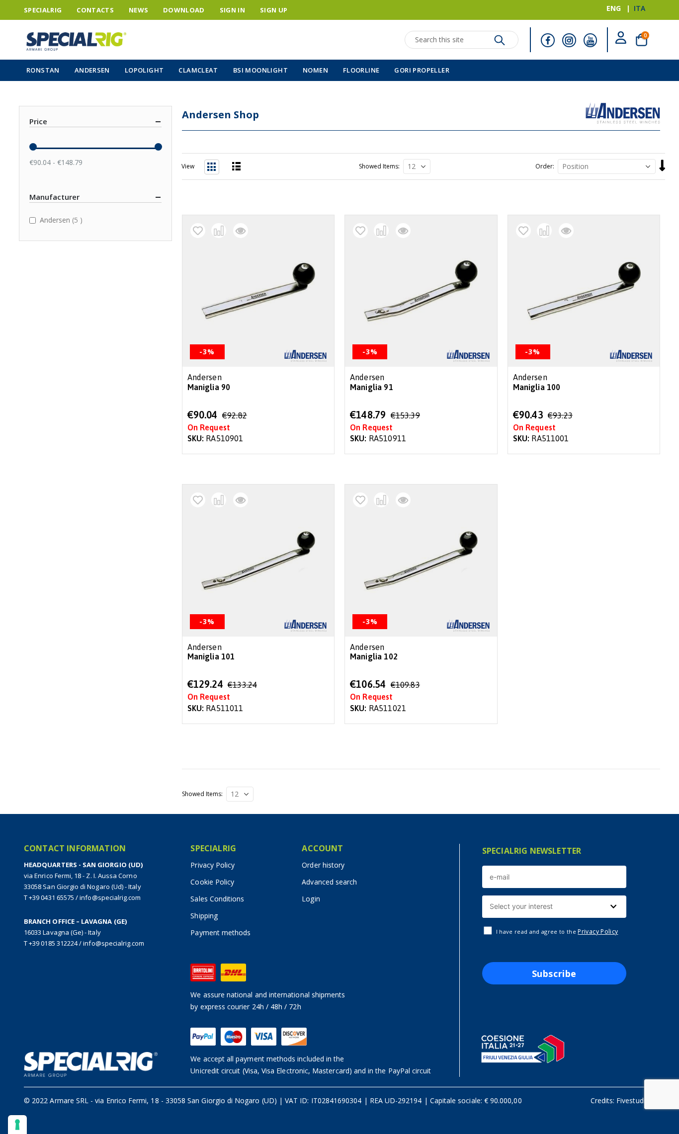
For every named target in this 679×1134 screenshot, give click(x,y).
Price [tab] (38, 121)
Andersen (62, 220)
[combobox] (554, 906)
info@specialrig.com (110, 897)
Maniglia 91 (371, 387)
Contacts (95, 9)
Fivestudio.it (635, 1100)
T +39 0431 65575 (49, 897)
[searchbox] (553, 906)
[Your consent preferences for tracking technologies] (17, 1124)
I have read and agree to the (557, 932)
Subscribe (554, 973)
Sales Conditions (217, 898)
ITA (639, 8)
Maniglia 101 (211, 656)
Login (311, 898)
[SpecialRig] (76, 41)
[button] (197, 230)
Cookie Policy (212, 882)
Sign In (232, 9)
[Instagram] (569, 40)
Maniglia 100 (537, 387)
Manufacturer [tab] (54, 197)
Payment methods (220, 932)
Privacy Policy (212, 865)
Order (544, 166)
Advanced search (329, 882)
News (138, 9)
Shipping (204, 915)
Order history (323, 865)
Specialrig (43, 9)
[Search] (499, 43)
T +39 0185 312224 (51, 943)
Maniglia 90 (209, 387)
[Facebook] (547, 40)
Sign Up (273, 9)
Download (184, 9)
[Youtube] (590, 40)
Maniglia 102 (374, 656)
